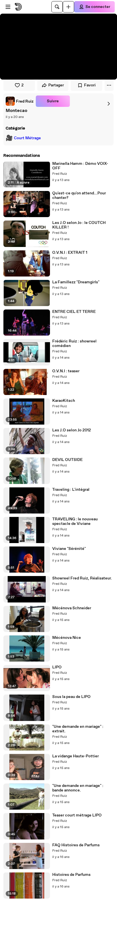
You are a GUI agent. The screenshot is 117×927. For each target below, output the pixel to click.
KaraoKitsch (63, 400)
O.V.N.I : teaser (66, 371)
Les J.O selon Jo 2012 (71, 430)
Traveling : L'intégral (70, 489)
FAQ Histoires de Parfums (76, 845)
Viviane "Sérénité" (69, 548)
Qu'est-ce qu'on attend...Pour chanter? (79, 195)
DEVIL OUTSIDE (67, 460)
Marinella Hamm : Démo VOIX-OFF (80, 166)
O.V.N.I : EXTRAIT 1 (69, 252)
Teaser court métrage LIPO (77, 815)
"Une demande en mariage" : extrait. (77, 728)
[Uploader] (68, 7)
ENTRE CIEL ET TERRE (74, 311)
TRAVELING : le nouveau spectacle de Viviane (75, 521)
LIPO (57, 667)
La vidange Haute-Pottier (75, 756)
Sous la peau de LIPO (71, 697)
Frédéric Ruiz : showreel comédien (74, 343)
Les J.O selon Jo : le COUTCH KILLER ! (79, 225)
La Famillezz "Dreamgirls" (75, 282)
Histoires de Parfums (71, 874)
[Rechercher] (57, 7)
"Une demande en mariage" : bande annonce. (77, 788)
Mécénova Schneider (71, 608)
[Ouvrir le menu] (7, 7)
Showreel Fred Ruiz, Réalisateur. (82, 578)
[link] (20, 101)
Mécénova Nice (66, 637)
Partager (56, 85)
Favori (90, 85)
